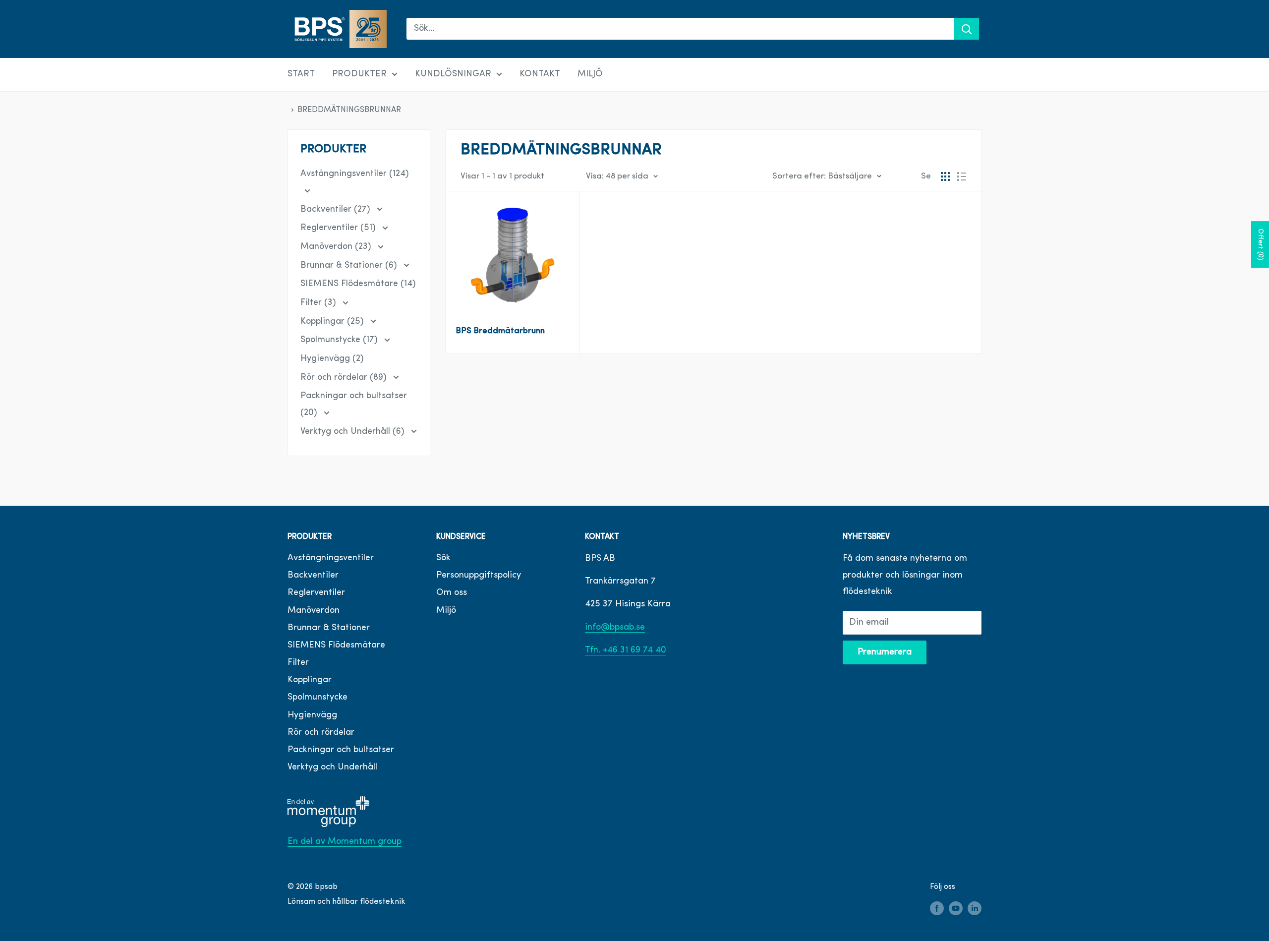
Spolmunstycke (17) (340, 340)
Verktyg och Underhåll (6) (353, 431)
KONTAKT (539, 74)
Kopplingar (310, 680)
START (301, 74)
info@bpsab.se (615, 627)
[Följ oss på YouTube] (956, 908)
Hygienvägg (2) (332, 358)
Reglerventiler (316, 592)
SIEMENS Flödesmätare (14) (358, 284)
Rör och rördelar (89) (344, 377)
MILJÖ (590, 74)
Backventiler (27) (336, 209)
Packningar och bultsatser (341, 750)
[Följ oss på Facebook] (937, 908)
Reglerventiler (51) (339, 228)
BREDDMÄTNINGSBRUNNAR (349, 110)
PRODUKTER (359, 74)
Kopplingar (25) (333, 321)
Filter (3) (319, 302)
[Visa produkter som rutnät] (945, 176)
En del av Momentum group (345, 841)
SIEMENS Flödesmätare (336, 645)
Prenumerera (885, 652)
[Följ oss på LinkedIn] (974, 908)
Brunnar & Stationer (329, 628)
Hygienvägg (312, 715)
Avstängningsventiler (331, 558)
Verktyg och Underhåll (332, 767)
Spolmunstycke (317, 697)
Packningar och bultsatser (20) (353, 404)
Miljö (446, 610)
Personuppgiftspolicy (478, 575)
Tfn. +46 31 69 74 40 (625, 650)
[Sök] (966, 29)
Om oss (451, 592)
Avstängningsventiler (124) (354, 174)
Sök (443, 558)
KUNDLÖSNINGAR (453, 74)
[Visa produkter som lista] (961, 176)
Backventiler (313, 575)
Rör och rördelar (321, 732)
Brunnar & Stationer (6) (350, 265)
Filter (298, 662)
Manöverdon (314, 610)
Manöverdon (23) (337, 246)
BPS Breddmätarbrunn (500, 331)
